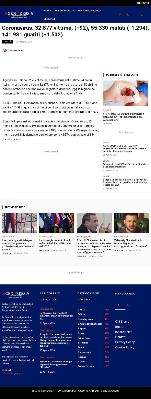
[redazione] (5, 51)
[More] (86, 170)
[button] (142, 15)
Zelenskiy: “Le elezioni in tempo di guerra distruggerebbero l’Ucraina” (130, 243)
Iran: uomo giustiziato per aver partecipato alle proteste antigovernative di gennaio (18, 245)
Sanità (7, 41)
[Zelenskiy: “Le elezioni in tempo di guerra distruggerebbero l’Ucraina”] (131, 223)
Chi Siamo (122, 321)
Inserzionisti (123, 332)
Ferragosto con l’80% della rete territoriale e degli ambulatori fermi (125, 165)
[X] (127, 14)
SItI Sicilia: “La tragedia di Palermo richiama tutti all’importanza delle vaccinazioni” (123, 116)
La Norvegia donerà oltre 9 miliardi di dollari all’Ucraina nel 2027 (55, 243)
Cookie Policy (124, 347)
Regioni (107, 110)
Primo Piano (8, 236)
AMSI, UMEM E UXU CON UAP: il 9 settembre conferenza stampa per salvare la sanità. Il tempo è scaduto (124, 148)
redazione (17, 50)
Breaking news (46, 236)
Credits (115, 390)
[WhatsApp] (127, 50)
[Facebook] (119, 14)
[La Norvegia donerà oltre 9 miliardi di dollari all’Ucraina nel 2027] (56, 223)
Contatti (120, 337)
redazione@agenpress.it (13, 373)
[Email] (136, 50)
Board (119, 327)
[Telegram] (145, 50)
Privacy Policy (125, 342)
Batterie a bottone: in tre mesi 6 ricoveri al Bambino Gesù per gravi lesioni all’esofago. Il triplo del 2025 (125, 182)
